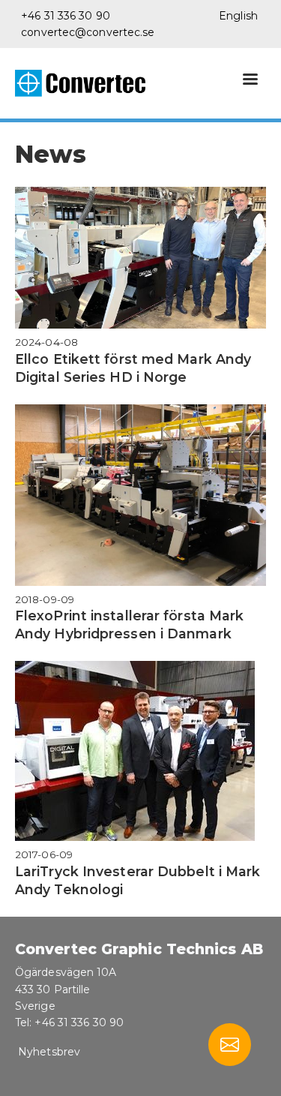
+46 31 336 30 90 (65, 16)
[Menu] (249, 81)
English (238, 16)
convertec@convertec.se (87, 32)
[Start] (86, 83)
